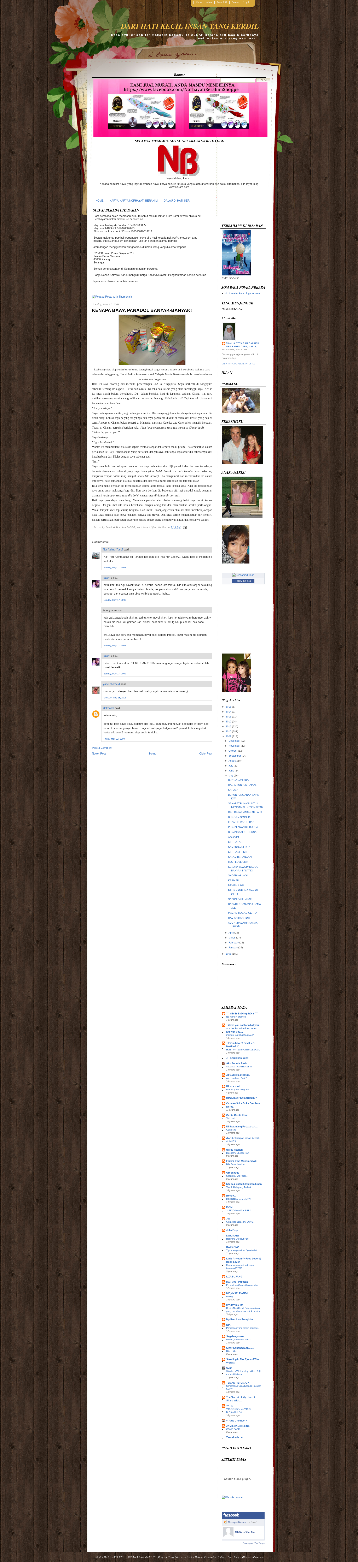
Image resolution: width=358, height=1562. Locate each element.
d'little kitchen (234, 1149)
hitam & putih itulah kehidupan (244, 1184)
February (234, 942)
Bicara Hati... (233, 1086)
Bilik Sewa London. (235, 1164)
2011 (228, 726)
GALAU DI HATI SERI (177, 200)
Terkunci (230, 1118)
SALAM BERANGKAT (240, 856)
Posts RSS (222, 2)
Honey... (231, 1195)
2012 (228, 721)
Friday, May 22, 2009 (114, 739)
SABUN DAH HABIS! (240, 899)
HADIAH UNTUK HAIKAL (242, 784)
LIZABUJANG (234, 1276)
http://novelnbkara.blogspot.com (242, 293)
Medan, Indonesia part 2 (238, 1339)
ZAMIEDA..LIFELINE (238, 1426)
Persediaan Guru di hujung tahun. (243, 1285)
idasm (106, 577)
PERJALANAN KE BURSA (243, 827)
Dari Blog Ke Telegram (237, 1089)
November (234, 745)
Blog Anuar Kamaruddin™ (241, 1098)
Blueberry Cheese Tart (237, 1153)
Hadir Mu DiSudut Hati (237, 1239)
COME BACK (233, 1429)
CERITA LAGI (235, 842)
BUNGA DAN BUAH (239, 780)
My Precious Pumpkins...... (241, 1319)
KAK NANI (232, 1235)
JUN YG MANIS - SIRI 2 (238, 1210)
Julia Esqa (232, 1230)
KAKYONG (232, 1247)
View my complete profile (238, 364)
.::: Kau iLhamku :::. (237, 1058)
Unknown (108, 708)
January (233, 947)
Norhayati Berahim (237, 1522)
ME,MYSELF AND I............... (241, 1293)
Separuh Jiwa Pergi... (237, 1176)
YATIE (229, 1406)
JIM (228, 1218)
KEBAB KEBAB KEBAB (241, 822)
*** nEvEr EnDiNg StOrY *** (242, 1013)
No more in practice (236, 1016)
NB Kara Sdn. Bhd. (245, 1532)
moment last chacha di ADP (240, 1035)
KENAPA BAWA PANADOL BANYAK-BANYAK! (142, 310)
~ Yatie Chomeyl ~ (236, 1420)
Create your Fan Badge (254, 1543)
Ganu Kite (231, 1129)
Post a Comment (102, 747)
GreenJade (232, 1172)
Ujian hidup (231, 1351)
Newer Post (99, 753)
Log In (246, 2)
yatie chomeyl (111, 684)
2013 (228, 716)
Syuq (229, 1368)
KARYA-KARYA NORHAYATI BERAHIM (134, 200)
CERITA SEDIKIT (237, 852)
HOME (100, 200)
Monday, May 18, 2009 (115, 697)
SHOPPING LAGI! (238, 875)
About (209, 2)
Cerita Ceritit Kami (237, 1115)
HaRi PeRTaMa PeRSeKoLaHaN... (243, 1049)
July (231, 765)
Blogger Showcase (253, 1556)
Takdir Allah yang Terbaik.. (239, 1187)
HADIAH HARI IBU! (239, 917)
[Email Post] (184, 527)
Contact (235, 2)
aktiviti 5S (231, 1141)
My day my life (234, 1305)
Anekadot (233, 837)
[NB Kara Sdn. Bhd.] (228, 1536)
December (234, 740)
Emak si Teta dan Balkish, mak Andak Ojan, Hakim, (243, 344)
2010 (228, 731)
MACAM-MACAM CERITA (242, 912)
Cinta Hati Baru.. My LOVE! (240, 1222)
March (232, 937)
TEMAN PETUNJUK (237, 1382)
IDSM (229, 1207)
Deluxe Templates (205, 1556)
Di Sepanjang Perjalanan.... (242, 1126)
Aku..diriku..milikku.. (238, 1075)
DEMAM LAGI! (236, 885)
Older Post (205, 753)
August (232, 760)
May (231, 775)
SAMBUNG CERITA (239, 847)
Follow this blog (243, 581)
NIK (228, 1324)
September (235, 755)
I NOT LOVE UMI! (238, 861)
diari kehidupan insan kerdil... (243, 1138)
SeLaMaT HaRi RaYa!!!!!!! (239, 1066)
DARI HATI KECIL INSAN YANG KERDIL (190, 26)
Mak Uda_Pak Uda (237, 1282)
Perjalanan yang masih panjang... (242, 1328)
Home (199, 2)
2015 (228, 706)
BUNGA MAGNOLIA (239, 817)
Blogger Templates (169, 1556)
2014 (228, 711)
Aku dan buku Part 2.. (237, 1078)
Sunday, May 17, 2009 (115, 567)
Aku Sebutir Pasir (236, 1063)
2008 (228, 953)
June (231, 770)
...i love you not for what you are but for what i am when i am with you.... (242, 1028)
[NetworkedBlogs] (243, 575)
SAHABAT (233, 789)
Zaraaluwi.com (234, 1437)
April (231, 932)
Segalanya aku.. (235, 1336)
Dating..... (231, 1296)
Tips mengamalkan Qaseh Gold (242, 1250)
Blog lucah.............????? (238, 1199)
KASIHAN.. (234, 880)
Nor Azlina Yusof (113, 549)
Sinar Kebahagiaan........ (240, 1348)
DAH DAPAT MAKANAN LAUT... (246, 812)
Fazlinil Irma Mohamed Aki (241, 1161)
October (233, 750)
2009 (228, 736)
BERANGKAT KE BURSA (242, 832)
